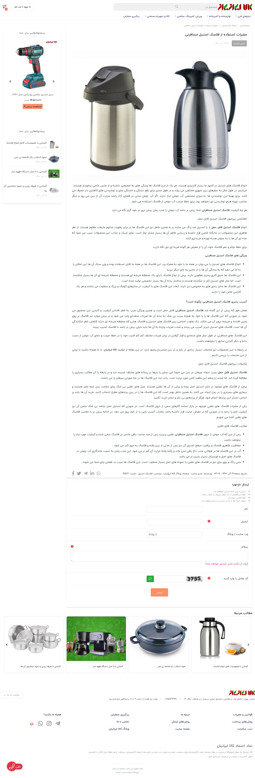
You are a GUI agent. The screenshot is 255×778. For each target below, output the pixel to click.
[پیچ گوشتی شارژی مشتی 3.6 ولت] (33, 65)
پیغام (244, 546)
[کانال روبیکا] (31, 724)
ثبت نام (18, 6)
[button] (53, 81)
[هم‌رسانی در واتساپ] (98, 474)
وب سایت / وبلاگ (237, 534)
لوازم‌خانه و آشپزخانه (219, 16)
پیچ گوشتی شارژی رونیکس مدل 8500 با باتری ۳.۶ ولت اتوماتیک (32, 97)
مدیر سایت (196, 473)
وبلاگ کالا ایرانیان (229, 25)
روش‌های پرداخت (242, 721)
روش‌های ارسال (181, 721)
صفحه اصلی (245, 25)
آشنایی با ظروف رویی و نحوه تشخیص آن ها (25, 188)
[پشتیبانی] (40, 724)
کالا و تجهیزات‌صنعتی (158, 16)
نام (246, 508)
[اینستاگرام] (49, 724)
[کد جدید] (150, 579)
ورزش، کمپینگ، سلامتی (189, 16)
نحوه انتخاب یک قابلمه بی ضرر (30, 157)
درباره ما (185, 714)
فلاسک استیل (145, 473)
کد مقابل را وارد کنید (236, 578)
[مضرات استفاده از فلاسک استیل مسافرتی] (182, 693)
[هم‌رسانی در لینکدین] (92, 474)
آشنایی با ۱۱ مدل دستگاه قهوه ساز (29, 171)
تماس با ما (123, 721)
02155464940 (171, 699)
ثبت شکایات (244, 728)
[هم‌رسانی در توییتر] (79, 474)
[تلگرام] (57, 724)
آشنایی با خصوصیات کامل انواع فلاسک (26, 143)
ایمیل (244, 521)
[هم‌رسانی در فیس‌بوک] (73, 474)
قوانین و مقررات (242, 714)
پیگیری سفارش (131, 16)
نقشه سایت (182, 728)
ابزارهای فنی (244, 16)
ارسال (159, 592)
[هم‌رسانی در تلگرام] (86, 474)
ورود (26, 6)
